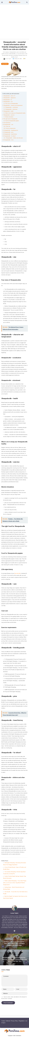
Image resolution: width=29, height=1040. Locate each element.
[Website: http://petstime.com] (14, 930)
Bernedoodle (17, 573)
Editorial (8, 1020)
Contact (3, 1020)
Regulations (21, 1020)
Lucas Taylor (14, 913)
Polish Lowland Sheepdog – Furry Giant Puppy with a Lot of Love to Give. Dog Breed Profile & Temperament (14, 882)
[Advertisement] (14, 19)
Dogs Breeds (5, 63)
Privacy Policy (14, 1020)
